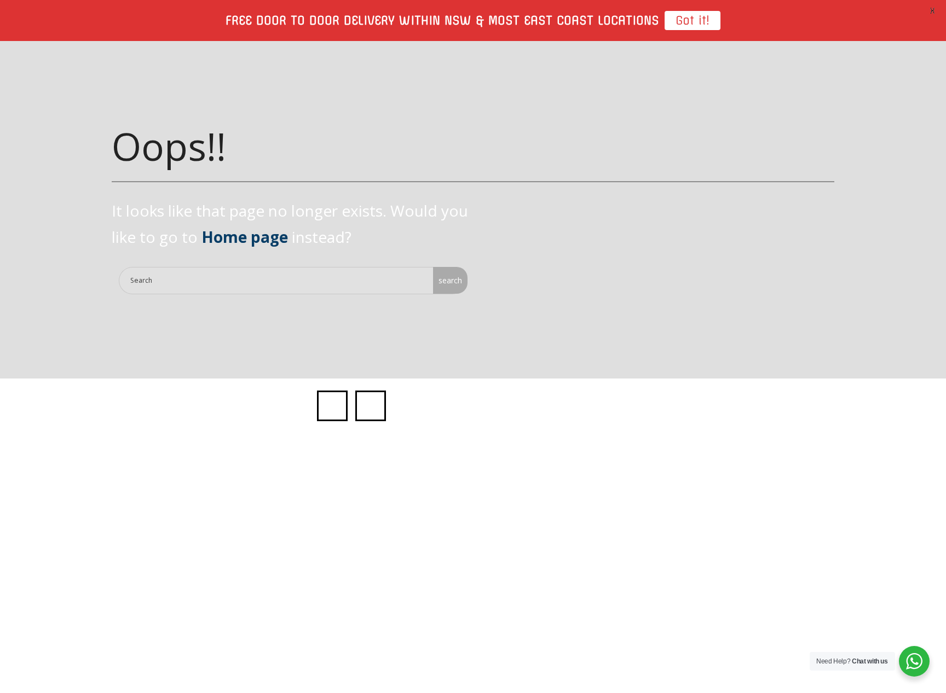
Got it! (693, 20)
